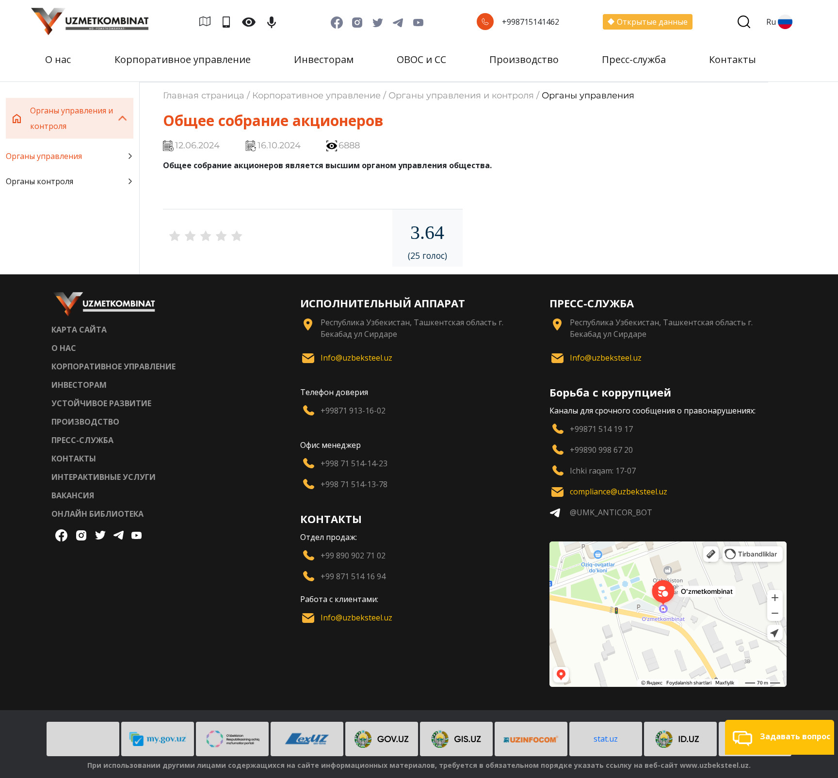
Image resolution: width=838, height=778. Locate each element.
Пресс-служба (634, 59)
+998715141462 (530, 21)
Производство (524, 59)
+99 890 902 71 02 (353, 555)
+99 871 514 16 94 (353, 576)
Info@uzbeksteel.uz (356, 357)
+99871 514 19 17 (601, 429)
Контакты (732, 59)
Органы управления (44, 156)
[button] (779, 737)
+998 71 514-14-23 (354, 463)
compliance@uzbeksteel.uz (618, 491)
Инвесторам (324, 59)
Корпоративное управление (182, 59)
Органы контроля (39, 181)
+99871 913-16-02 (353, 410)
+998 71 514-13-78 (354, 484)
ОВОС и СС (421, 59)
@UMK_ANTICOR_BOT (611, 512)
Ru (771, 21)
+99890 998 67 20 (601, 450)
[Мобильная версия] (230, 22)
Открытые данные (652, 21)
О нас (58, 59)
